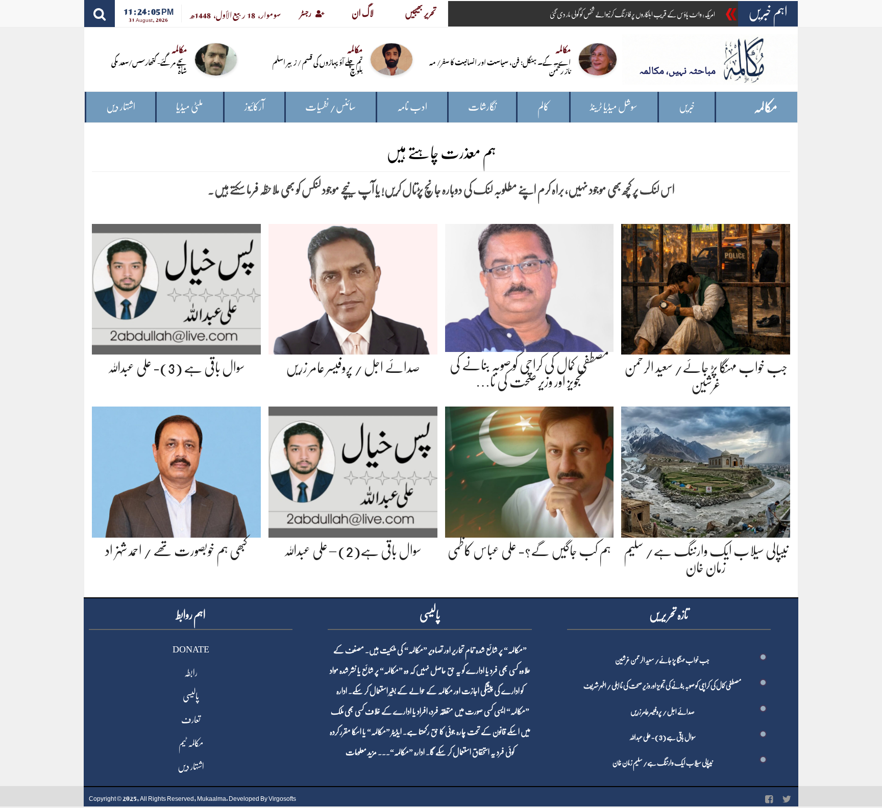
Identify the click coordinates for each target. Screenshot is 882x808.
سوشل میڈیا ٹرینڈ (614, 107)
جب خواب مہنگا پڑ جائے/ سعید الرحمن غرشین (662, 660)
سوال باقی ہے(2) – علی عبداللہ (353, 551)
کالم (543, 107)
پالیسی (191, 696)
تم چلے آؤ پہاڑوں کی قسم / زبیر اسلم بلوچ (317, 65)
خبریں (687, 107)
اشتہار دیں (120, 107)
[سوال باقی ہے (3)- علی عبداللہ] (176, 287)
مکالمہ (765, 107)
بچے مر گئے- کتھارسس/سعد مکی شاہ (149, 65)
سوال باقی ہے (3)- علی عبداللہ (176, 368)
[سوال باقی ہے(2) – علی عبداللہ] (352, 470)
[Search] (99, 13)
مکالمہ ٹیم (191, 743)
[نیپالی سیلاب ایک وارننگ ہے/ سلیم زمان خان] (705, 470)
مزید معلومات (361, 752)
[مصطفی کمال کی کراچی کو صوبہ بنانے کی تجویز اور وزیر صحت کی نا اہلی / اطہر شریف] (529, 286)
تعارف (191, 720)
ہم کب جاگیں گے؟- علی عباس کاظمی (529, 551)
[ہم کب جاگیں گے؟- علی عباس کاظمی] (529, 470)
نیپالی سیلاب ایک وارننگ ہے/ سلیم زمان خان (662, 763)
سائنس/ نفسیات (330, 107)
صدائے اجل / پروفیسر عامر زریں (353, 368)
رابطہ (191, 673)
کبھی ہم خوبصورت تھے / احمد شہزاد (176, 551)
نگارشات (482, 107)
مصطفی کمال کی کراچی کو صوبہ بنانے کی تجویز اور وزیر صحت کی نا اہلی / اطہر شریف (662, 686)
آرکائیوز (254, 107)
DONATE (191, 649)
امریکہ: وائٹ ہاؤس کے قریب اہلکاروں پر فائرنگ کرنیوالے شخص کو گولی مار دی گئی (632, 14)
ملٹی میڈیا (189, 107)
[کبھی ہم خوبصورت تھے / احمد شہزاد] (176, 470)
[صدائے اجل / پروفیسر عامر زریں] (352, 287)
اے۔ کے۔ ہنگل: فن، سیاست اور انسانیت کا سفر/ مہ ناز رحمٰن (500, 65)
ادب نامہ (412, 107)
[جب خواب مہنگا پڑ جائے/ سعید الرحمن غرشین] (705, 287)
